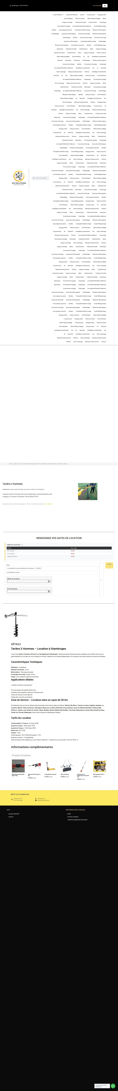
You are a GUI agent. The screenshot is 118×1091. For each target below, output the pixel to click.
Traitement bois (92, 22)
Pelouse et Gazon (80, 18)
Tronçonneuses (91, 14)
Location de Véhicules (71, 14)
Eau (88, 56)
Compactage (103, 22)
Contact (82, 14)
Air (84, 56)
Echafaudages (55, 33)
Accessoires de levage (84, 33)
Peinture (87, 71)
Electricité (60, 60)
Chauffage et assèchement (99, 56)
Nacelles (54, 30)
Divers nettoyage (61, 71)
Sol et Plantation (68, 18)
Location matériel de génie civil (30, 464)
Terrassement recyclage (63, 26)
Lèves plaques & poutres (65, 30)
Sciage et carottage (67, 22)
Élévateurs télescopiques (99, 30)
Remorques (60, 49)
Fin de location (12, 589)
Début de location (13, 579)
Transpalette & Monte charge (82, 30)
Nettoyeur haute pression (75, 71)
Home (10, 464)
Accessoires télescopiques (69, 33)
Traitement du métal (80, 22)
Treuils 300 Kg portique (100, 26)
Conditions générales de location (77, 819)
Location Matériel (57, 14)
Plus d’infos (48, 504)
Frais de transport (72, 817)
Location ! (109, 565)
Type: (8, 565)
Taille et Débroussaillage (93, 18)
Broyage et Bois (102, 14)
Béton (104, 18)
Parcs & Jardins (43, 464)
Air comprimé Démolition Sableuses (82, 26)
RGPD (69, 814)
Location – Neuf (17, 464)
